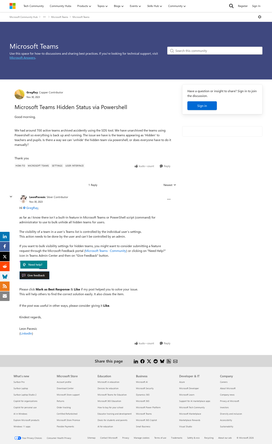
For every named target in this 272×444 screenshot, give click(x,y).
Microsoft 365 (142, 401)
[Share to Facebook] (142, 361)
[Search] (231, 6)
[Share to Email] (175, 361)
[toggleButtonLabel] (259, 17)
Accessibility (226, 420)
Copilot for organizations (25, 401)
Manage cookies (142, 437)
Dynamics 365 (143, 394)
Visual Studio (185, 426)
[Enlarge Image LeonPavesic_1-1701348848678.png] (34, 275)
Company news (227, 394)
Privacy (125, 437)
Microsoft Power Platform (148, 407)
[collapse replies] (11, 196)
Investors (224, 407)
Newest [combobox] (169, 185)
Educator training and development (115, 413)
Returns (60, 401)
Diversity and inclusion (231, 413)
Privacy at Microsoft (229, 401)
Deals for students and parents (112, 420)
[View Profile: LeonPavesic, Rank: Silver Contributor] (23, 199)
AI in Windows (20, 413)
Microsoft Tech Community (192, 407)
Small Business (143, 426)
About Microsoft (228, 388)
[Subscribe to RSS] (169, 361)
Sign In (256, 6)
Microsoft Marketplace (190, 413)
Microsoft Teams (59, 16)
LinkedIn (26, 333)
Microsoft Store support (68, 394)
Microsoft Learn (186, 394)
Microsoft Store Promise (68, 420)
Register (243, 6)
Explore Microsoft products (26, 420)
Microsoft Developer (189, 388)
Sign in (202, 106)
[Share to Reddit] (156, 361)
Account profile (64, 381)
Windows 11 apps (22, 426)
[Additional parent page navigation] (44, 17)
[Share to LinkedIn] (136, 361)
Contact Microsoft (108, 437)
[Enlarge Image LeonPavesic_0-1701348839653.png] (33, 264)
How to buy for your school (110, 407)
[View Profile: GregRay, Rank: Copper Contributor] (19, 94)
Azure (182, 381)
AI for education (105, 426)
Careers (224, 381)
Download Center (65, 388)
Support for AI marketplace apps (194, 401)
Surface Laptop (21, 388)
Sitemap (91, 437)
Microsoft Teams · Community (105, 251)
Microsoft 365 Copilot (146, 420)
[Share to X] (149, 361)
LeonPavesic (37, 197)
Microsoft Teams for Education (112, 394)
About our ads (225, 437)
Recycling (208, 437)
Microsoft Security (145, 388)
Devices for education (108, 388)
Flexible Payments (65, 426)
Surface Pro (19, 381)
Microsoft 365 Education (109, 401)
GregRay (32, 92)
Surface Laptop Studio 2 (25, 394)
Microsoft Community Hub (24, 16)
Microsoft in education (108, 381)
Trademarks (176, 437)
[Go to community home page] (13, 6)
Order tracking (64, 407)
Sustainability (226, 426)
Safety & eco (193, 437)
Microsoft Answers (22, 57)
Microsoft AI (142, 381)
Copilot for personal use (25, 407)
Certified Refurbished (67, 413)
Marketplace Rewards (189, 420)
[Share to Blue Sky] (162, 361)
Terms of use (160, 437)
